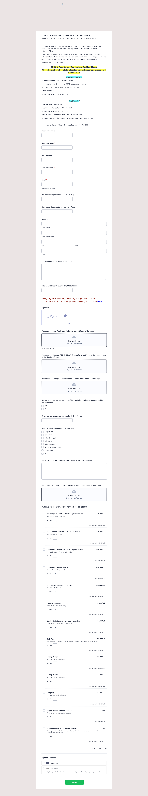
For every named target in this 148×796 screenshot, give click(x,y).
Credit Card (55, 763)
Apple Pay (54, 768)
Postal (43, 254)
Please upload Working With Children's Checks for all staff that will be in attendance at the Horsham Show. (74, 356)
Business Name (48, 143)
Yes (46, 406)
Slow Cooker (49, 450)
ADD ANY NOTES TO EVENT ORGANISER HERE (59, 286)
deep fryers (49, 432)
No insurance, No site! (48, 348)
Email (44, 180)
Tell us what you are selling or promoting (58, 261)
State (76, 245)
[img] (57, 316)
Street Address (46, 227)
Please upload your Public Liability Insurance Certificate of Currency (68, 331)
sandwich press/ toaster (53, 447)
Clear (68, 323)
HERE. (100, 301)
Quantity (49, 520)
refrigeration (49, 435)
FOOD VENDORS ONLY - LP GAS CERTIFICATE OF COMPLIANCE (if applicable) (71, 485)
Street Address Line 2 (48, 236)
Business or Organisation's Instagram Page (58, 207)
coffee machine (50, 444)
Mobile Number (48, 168)
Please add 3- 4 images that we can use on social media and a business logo (71, 379)
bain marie (48, 441)
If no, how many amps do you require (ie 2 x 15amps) (62, 416)
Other (47, 453)
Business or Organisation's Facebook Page (58, 195)
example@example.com (48, 188)
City (43, 245)
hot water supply (50, 438)
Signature (45, 308)
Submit (74, 782)
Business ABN (47, 155)
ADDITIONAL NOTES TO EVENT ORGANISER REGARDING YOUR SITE (68, 461)
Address (45, 219)
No (46, 409)
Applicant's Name (49, 131)
